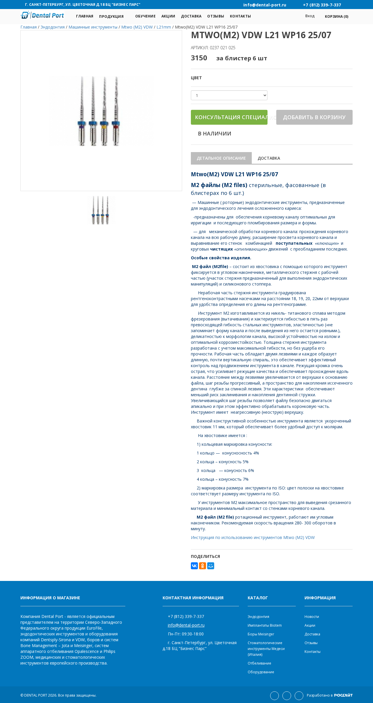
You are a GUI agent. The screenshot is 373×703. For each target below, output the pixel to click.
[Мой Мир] (210, 565)
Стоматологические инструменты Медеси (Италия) (266, 648)
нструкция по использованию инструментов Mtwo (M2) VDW (254, 537)
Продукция (111, 16)
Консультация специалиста (231, 117)
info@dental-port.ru (186, 625)
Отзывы (215, 16)
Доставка (191, 16)
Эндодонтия (258, 616)
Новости (312, 616)
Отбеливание (259, 663)
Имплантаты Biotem (265, 625)
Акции (168, 16)
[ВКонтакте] (194, 565)
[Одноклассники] (202, 565)
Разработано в (320, 695)
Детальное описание (221, 158)
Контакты (240, 16)
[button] (333, 16)
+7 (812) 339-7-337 (186, 616)
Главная (85, 16)
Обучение (145, 16)
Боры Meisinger (261, 634)
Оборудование (261, 671)
